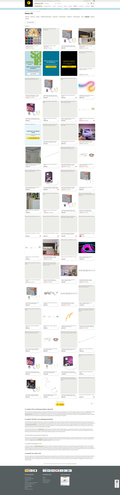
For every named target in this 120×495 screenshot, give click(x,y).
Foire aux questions (28, 477)
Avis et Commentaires (46, 479)
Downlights (92, 16)
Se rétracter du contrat (28, 486)
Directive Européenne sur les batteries (31, 482)
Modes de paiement (28, 479)
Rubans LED (38, 11)
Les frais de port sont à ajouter (71, 463)
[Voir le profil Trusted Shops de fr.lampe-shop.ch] (69, 481)
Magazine (47, 3)
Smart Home (59, 6)
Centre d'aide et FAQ (87, 0)
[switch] (117, 486)
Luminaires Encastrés (76, 16)
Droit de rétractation (28, 485)
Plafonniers (27, 16)
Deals (92, 6)
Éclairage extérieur (47, 6)
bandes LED (40, 438)
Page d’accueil (27, 11)
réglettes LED (41, 429)
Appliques (37, 16)
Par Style (54, 6)
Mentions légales (45, 482)
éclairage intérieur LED (39, 446)
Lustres (82, 16)
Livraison (26, 481)
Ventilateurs (81, 6)
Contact (44, 478)
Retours (26, 487)
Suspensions (33, 16)
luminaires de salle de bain (31, 424)
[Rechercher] (55, 3)
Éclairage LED (69, 16)
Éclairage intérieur (38, 6)
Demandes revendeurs (46, 481)
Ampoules (70, 6)
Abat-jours (27, 18)
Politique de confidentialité (29, 478)
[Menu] (118, 480)
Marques (65, 6)
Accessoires (87, 6)
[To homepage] (29, 3)
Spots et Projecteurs (62, 16)
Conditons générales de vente (30, 483)
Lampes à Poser (55, 16)
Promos (75, 6)
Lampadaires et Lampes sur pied (46, 16)
